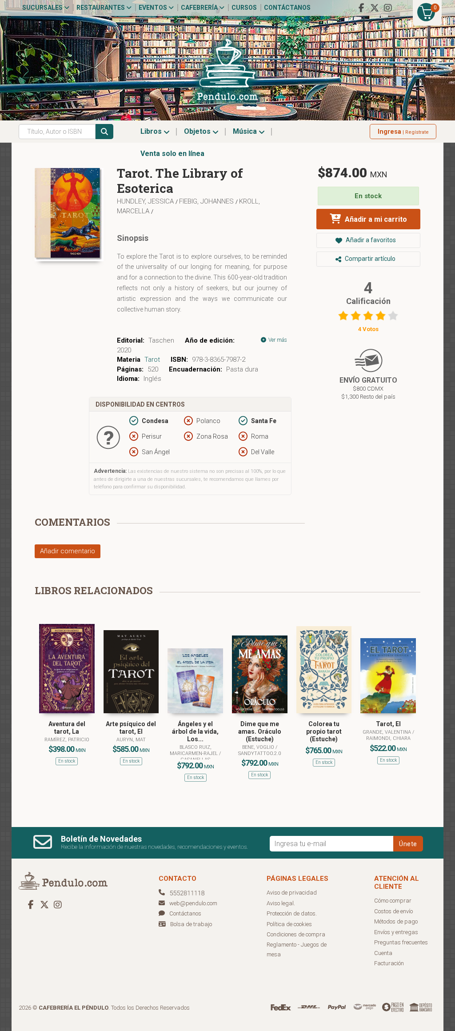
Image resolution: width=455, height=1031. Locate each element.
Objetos (198, 131)
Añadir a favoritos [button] (370, 240)
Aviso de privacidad (292, 892)
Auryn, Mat (131, 740)
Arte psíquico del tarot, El (131, 727)
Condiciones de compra (296, 934)
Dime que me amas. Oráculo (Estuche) (259, 731)
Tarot (152, 360)
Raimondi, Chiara (388, 738)
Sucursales (43, 7)
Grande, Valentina (387, 732)
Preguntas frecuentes (401, 942)
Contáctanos (287, 7)
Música (246, 131)
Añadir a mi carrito (375, 219)
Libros (152, 131)
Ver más (277, 340)
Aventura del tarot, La (66, 727)
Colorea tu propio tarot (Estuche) (324, 731)
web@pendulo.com (193, 903)
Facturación (389, 963)
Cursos (244, 7)
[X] (374, 8)
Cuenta (383, 953)
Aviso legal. (281, 903)
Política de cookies (289, 924)
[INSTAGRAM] (388, 8)
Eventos (153, 7)
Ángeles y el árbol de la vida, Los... (195, 731)
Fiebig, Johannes (207, 201)
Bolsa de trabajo (191, 924)
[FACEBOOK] (361, 8)
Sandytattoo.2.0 (259, 753)
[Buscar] (104, 131)
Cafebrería (200, 7)
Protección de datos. (292, 913)
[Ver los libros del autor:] (155, 211)
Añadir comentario (67, 551)
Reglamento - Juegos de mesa (297, 949)
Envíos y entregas (396, 932)
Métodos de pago (396, 921)
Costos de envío (393, 911)
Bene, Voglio (258, 747)
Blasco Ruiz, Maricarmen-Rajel (194, 750)
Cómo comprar (392, 900)
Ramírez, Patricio (66, 740)
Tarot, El (388, 723)
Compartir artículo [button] (369, 258)
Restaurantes (101, 7)
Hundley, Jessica (146, 201)
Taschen (161, 340)
